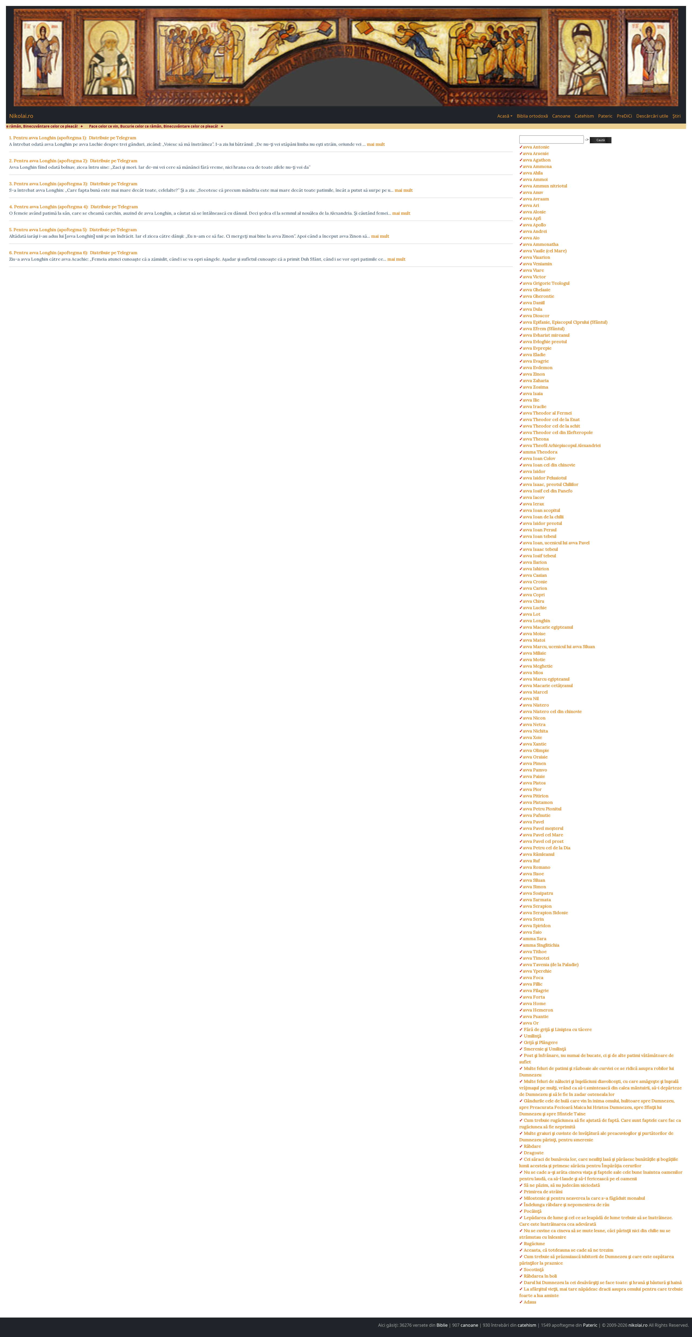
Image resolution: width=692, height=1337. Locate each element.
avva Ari (531, 205)
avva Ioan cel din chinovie (549, 464)
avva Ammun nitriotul (545, 185)
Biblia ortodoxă (532, 116)
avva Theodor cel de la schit (551, 426)
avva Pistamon (538, 802)
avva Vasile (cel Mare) (545, 250)
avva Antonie (536, 147)
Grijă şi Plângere (540, 1042)
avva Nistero (536, 705)
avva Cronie (535, 581)
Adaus (529, 1302)
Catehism (584, 116)
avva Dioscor (536, 315)
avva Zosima (535, 387)
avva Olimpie (536, 750)
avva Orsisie (535, 756)
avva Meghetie (538, 666)
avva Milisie (534, 653)
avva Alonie (534, 211)
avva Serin (533, 919)
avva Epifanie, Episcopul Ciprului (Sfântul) (565, 322)
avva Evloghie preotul (545, 341)
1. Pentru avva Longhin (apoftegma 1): (48, 137)
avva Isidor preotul (542, 523)
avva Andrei (535, 231)
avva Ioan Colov (539, 458)
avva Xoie (532, 737)
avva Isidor (534, 471)
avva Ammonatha (540, 244)
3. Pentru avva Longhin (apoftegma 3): (48, 183)
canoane (469, 1325)
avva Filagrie (536, 990)
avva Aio (531, 237)
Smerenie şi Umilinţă (544, 1048)
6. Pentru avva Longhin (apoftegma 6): (48, 252)
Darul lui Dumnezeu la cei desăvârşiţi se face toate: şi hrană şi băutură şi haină (602, 1282)
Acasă (503, 116)
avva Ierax (533, 503)
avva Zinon (534, 374)
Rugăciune (534, 1243)
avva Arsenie (536, 153)
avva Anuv (533, 192)
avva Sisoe (533, 873)
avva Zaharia (536, 380)
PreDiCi (624, 116)
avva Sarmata (537, 899)
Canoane (561, 116)
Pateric (605, 116)
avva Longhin (536, 620)
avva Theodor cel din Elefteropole (558, 432)
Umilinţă (532, 1036)
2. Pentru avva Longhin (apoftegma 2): (48, 160)
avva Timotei (536, 958)
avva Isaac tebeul (540, 549)
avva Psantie (535, 1016)
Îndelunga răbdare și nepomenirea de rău (566, 1204)
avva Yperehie (537, 971)
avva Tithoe (535, 951)
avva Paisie (534, 776)
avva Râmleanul (538, 854)
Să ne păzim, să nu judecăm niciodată (561, 1185)
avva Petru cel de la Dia (546, 847)
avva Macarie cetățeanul (548, 685)
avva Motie (534, 659)
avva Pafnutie (536, 815)
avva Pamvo (535, 769)
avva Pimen (534, 763)
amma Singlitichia (541, 945)
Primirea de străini (543, 1191)
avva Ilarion (535, 562)
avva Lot (531, 614)
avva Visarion (536, 257)
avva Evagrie (536, 361)
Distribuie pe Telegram (112, 137)
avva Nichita (535, 731)
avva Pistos (534, 782)
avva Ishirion (536, 568)
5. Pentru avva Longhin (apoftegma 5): (48, 229)
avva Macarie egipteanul (548, 627)
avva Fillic (533, 984)
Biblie (442, 1325)
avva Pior (532, 789)
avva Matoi (534, 640)
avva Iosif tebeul (539, 555)
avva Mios (533, 672)
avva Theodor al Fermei (547, 413)
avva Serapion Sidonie (545, 912)
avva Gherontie (538, 296)
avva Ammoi (535, 179)
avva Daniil (534, 302)
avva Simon (534, 886)
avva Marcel (535, 692)
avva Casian (535, 575)
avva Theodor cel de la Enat (551, 419)
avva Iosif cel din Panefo (548, 490)
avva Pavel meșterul (543, 828)
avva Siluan (534, 880)
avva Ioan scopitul (541, 510)
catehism (527, 1325)
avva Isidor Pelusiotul (545, 477)
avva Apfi (532, 218)
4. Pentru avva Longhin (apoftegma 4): (48, 206)
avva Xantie (534, 744)
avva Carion (535, 588)
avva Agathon (537, 159)
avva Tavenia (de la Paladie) (550, 964)
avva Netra (534, 724)
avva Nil (531, 698)
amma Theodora (540, 451)
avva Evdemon (538, 367)
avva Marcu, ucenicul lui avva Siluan (559, 646)
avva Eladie (534, 354)
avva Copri (534, 594)
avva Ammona (537, 166)
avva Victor (534, 276)
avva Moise (534, 633)
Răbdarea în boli (540, 1276)
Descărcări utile (652, 116)
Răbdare (532, 1146)
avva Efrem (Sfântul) (543, 328)
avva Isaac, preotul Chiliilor (550, 484)
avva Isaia (533, 393)
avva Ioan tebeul (539, 536)
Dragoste (533, 1152)
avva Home (534, 1003)
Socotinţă (533, 1269)
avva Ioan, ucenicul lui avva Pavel (556, 542)
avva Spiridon (537, 925)
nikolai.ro (638, 1325)
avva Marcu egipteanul (546, 679)
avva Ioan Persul (540, 529)
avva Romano (536, 867)
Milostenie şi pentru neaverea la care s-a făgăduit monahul (584, 1198)
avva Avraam (536, 198)
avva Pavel (533, 821)
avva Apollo (534, 224)
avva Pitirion (535, 795)
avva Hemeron (538, 1010)
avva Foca (533, 977)
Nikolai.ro (21, 116)
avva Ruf (531, 860)
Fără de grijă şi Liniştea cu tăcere (557, 1029)
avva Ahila (533, 172)
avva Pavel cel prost (543, 841)
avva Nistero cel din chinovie (552, 711)
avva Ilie (531, 400)
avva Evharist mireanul (546, 335)
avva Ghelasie (536, 289)
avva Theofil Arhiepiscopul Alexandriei (562, 445)
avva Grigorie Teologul (546, 283)
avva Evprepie (537, 348)
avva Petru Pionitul (542, 808)
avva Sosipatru (538, 893)
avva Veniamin (537, 263)
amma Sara (534, 938)
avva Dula (532, 309)
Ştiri (677, 116)
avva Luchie (535, 607)
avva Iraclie (534, 406)
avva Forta (534, 997)
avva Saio (532, 932)
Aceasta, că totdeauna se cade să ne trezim (568, 1250)
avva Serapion (537, 906)
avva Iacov (533, 497)
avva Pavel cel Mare (543, 834)
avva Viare (533, 270)
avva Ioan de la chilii (543, 516)
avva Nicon (534, 718)
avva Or (531, 1023)
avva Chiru (533, 601)
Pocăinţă (532, 1211)
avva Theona (536, 439)
